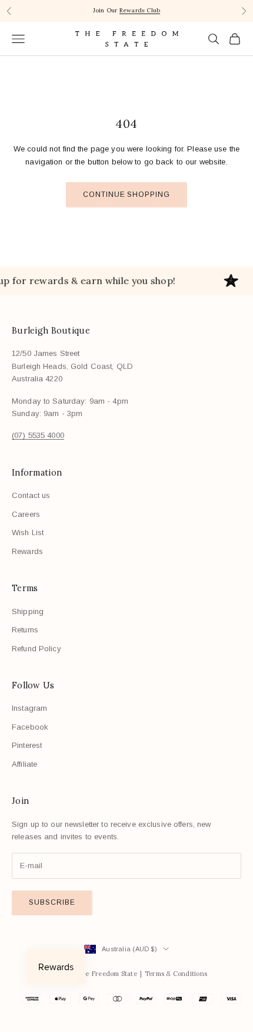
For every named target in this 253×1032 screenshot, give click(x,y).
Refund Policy (36, 648)
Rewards (27, 551)
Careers (26, 514)
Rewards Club (139, 10)
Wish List (28, 532)
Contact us (31, 495)
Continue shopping (126, 194)
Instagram (29, 708)
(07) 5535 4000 (38, 435)
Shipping (28, 611)
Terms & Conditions (176, 974)
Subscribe (52, 902)
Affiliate (24, 764)
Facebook (30, 727)
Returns (25, 629)
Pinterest (27, 745)
